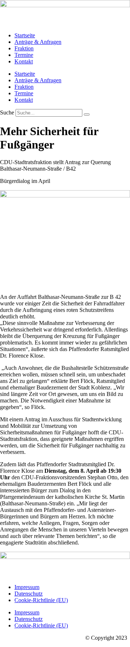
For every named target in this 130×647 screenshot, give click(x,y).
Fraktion (24, 48)
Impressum (26, 587)
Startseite (24, 35)
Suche (7, 112)
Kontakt (23, 61)
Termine (23, 55)
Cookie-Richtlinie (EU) (41, 600)
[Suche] (87, 114)
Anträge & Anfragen (37, 42)
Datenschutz (28, 593)
